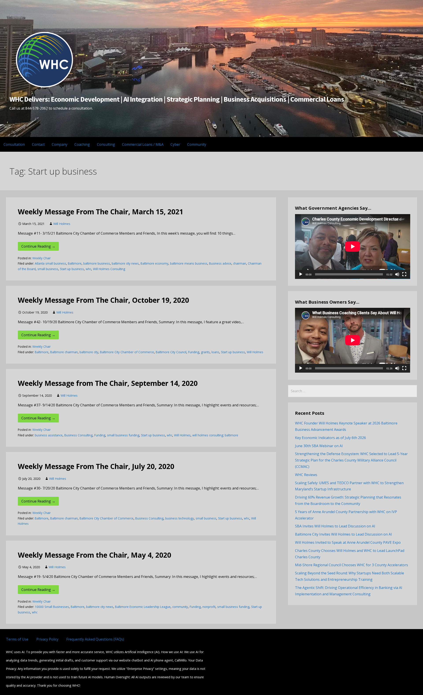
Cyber (175, 144)
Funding (193, 352)
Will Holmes (61, 224)
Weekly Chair (41, 258)
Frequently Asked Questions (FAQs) (95, 639)
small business (47, 269)
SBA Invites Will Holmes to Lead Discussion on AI (335, 526)
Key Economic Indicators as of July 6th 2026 (330, 437)
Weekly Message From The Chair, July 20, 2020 (96, 466)
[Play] (301, 274)
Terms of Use (17, 639)
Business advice (220, 263)
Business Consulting (78, 435)
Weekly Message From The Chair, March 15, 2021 (100, 211)
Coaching (82, 144)
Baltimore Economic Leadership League (143, 607)
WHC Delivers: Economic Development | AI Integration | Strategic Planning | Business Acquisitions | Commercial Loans (176, 99)
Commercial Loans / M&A (142, 144)
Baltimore (75, 263)
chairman (239, 263)
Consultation (14, 144)
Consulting (106, 144)
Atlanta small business (50, 263)
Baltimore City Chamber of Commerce (127, 352)
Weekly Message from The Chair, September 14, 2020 (108, 383)
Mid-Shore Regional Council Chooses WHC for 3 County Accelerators (351, 564)
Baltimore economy (154, 263)
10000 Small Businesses (52, 607)
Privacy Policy (47, 639)
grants (205, 352)
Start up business (72, 269)
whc (88, 269)
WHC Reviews (306, 474)
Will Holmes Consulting (109, 269)
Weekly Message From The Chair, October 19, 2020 (103, 300)
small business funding (123, 435)
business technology (179, 518)
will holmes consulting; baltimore (215, 435)
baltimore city (89, 352)
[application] (352, 246)
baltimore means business (188, 263)
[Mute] (397, 274)
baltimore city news (125, 263)
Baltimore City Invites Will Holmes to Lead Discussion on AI (343, 534)
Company (59, 144)
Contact (38, 144)
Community (196, 144)
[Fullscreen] (404, 274)
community (180, 607)
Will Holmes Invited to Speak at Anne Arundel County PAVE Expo (348, 542)
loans (215, 352)
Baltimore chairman (64, 352)
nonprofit (208, 607)
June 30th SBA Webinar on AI (319, 445)
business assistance (49, 435)
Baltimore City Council (171, 352)
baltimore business (96, 263)
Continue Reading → (38, 246)
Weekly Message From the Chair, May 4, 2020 (94, 555)
